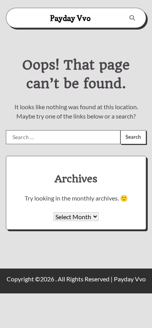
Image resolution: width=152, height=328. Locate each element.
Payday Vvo (70, 18)
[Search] (132, 18)
